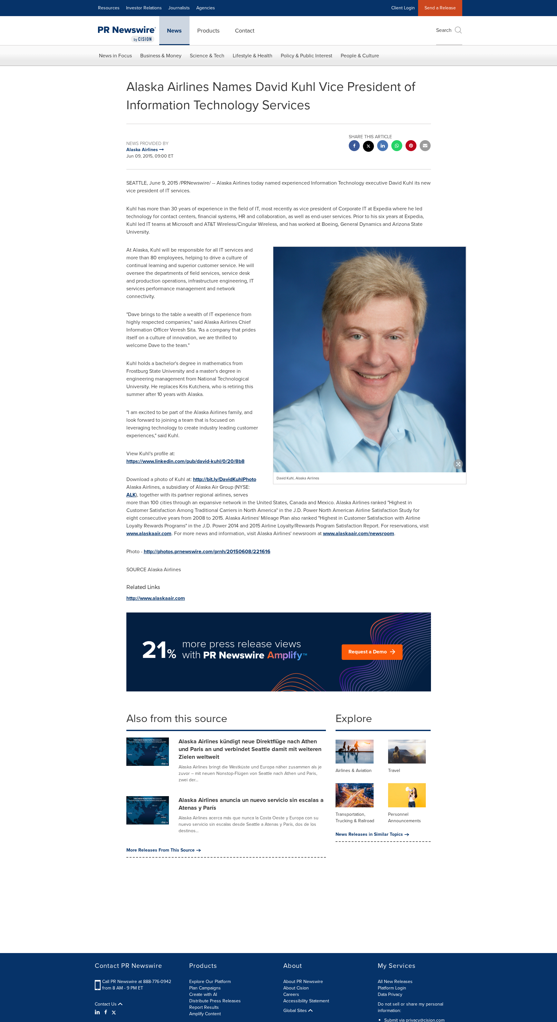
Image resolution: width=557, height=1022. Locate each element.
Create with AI (203, 994)
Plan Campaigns (205, 988)
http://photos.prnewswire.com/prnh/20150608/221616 (207, 551)
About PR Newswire (303, 981)
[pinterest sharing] (411, 146)
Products (208, 30)
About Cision (296, 988)
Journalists (179, 8)
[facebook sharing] (354, 146)
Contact (244, 30)
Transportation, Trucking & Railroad (355, 817)
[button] (369, 381)
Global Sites (295, 1011)
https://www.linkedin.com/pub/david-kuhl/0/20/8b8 (185, 461)
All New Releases (395, 981)
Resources (109, 8)
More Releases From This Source (160, 850)
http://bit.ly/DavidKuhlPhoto (224, 479)
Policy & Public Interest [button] (306, 55)
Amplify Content (205, 1013)
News (174, 30)
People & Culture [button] (360, 55)
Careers (291, 994)
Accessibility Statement (306, 1001)
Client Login (403, 8)
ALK (131, 494)
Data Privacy (390, 994)
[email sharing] (425, 146)
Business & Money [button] (160, 55)
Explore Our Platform (210, 981)
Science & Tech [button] (207, 55)
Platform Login (392, 988)
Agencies (205, 8)
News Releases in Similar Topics (369, 834)
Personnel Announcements (404, 817)
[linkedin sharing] (382, 146)
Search (444, 30)
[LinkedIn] (98, 1012)
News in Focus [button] (115, 55)
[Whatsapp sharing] (396, 146)
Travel (394, 770)
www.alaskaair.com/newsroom (358, 533)
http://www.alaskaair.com (155, 598)
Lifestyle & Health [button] (252, 55)
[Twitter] (114, 1012)
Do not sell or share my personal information (410, 1007)
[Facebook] (106, 1012)
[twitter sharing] (368, 147)
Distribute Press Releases (215, 1001)
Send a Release (440, 8)
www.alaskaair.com (148, 533)
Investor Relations (144, 8)
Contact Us (106, 1004)
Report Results (204, 1007)
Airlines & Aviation (354, 770)
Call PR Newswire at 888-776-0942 (136, 981)
